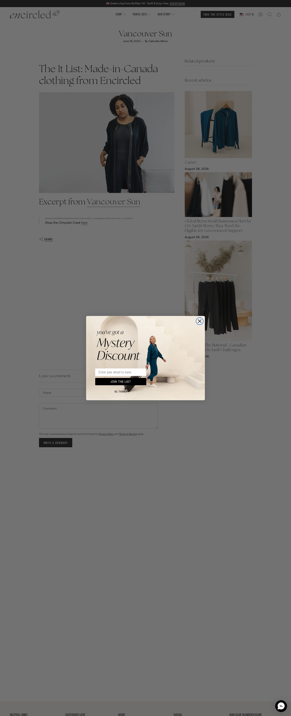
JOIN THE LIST (120, 381)
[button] (281, 706)
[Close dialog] (199, 321)
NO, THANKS (121, 392)
